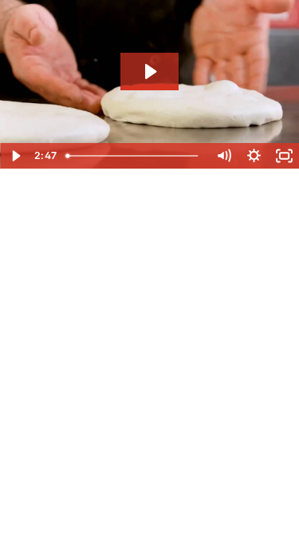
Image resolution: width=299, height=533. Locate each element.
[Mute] (223, 156)
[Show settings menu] (253, 156)
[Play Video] (15, 156)
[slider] (134, 156)
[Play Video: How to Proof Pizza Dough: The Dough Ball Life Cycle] (149, 71)
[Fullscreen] (284, 156)
